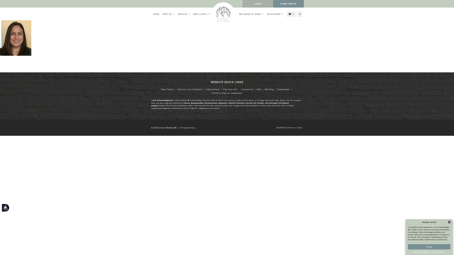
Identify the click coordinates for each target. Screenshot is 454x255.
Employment (213, 89)
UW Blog (269, 89)
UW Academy (274, 14)
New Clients (200, 14)
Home (156, 14)
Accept (429, 247)
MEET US (167, 14)
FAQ (259, 89)
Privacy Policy (438, 252)
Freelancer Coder (293, 127)
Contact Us (247, 89)
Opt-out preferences (422, 252)
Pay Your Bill (230, 89)
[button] (449, 222)
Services (182, 14)
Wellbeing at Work (250, 14)
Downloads (283, 89)
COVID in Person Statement (227, 93)
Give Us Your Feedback (190, 89)
